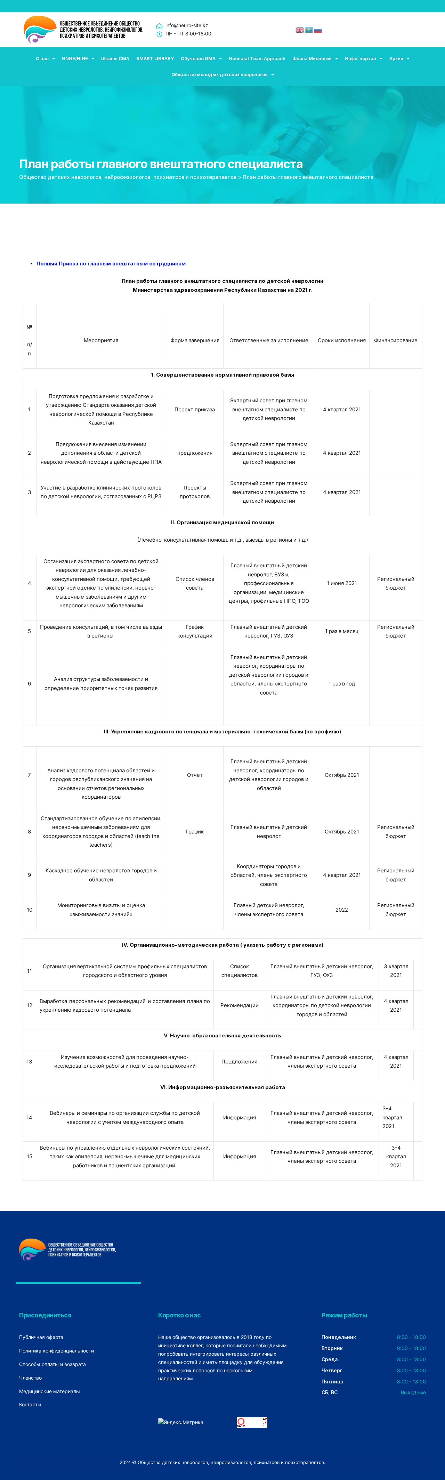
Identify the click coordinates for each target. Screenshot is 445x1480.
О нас (42, 58)
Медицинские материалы (49, 1391)
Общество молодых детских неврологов (219, 74)
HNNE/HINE (75, 58)
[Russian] (318, 29)
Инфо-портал (360, 58)
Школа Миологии (312, 58)
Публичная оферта (41, 1337)
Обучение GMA (198, 58)
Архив (396, 58)
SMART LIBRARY (155, 58)
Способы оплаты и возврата (52, 1364)
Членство (30, 1378)
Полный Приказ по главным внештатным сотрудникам (111, 263)
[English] (300, 29)
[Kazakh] (309, 29)
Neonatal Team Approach (257, 58)
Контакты (30, 1404)
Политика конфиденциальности (56, 1351)
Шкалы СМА (115, 58)
